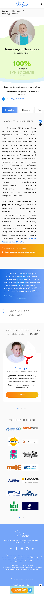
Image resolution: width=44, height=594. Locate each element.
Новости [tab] (26, 110)
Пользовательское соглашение (22, 579)
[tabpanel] (22, 371)
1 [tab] (18, 408)
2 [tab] (21, 408)
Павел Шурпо (22, 368)
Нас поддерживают (22, 419)
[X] (40, 124)
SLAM (29, 585)
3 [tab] (25, 408)
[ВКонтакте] (40, 121)
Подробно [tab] (9, 110)
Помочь (22, 395)
